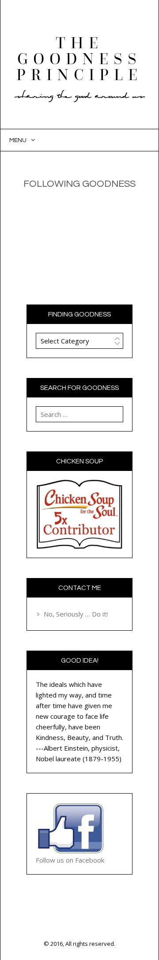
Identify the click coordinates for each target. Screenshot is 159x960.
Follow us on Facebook (70, 860)
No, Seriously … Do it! (76, 613)
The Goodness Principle (79, 59)
